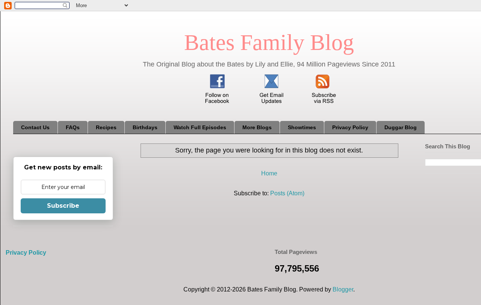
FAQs (73, 127)
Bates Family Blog (269, 42)
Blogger (343, 289)
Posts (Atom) (287, 193)
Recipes (106, 127)
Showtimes (302, 127)
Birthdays (145, 127)
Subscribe (63, 205)
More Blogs (257, 127)
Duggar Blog (400, 127)
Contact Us (35, 127)
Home (269, 173)
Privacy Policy (350, 127)
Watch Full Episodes (200, 127)
